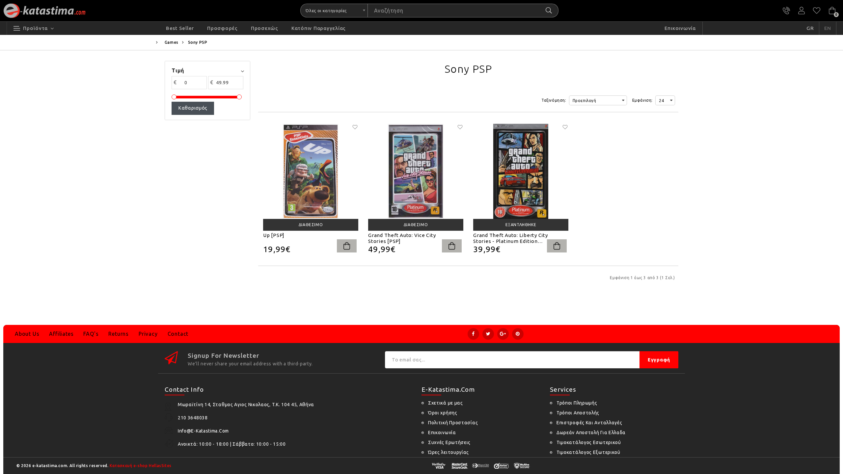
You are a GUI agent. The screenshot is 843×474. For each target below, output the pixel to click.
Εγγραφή (659, 359)
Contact (178, 334)
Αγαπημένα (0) (816, 10)
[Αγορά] (347, 245)
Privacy (148, 334)
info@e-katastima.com (203, 431)
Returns (118, 334)
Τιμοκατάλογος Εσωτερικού (589, 442)
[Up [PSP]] (310, 171)
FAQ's (90, 334)
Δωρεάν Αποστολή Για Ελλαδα (591, 432)
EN (827, 28)
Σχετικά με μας (445, 403)
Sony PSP (197, 42)
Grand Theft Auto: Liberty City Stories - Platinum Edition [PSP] (510, 238)
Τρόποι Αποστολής (578, 412)
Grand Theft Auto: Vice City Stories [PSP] (402, 238)
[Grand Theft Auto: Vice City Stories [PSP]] (415, 171)
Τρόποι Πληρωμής (577, 403)
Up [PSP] (274, 235)
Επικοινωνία (442, 432)
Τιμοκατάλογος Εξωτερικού (588, 452)
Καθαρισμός (192, 108)
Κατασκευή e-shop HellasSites (141, 465)
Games (171, 42)
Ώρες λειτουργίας (448, 452)
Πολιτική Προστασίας (453, 422)
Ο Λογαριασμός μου (801, 10)
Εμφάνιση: (642, 100)
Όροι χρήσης (442, 412)
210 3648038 (786, 10)
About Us (27, 334)
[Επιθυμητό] (355, 127)
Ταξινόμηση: (553, 100)
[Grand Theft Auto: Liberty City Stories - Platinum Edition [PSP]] (520, 171)
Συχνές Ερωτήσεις (449, 442)
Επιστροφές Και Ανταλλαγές (589, 422)
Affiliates (61, 334)
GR (810, 28)
